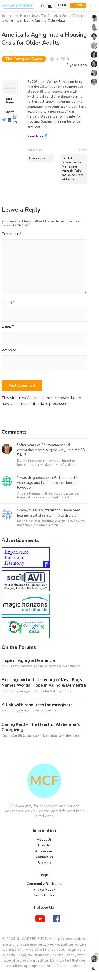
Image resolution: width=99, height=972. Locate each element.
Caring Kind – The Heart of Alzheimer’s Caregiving (41, 727)
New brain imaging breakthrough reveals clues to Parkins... (46, 462)
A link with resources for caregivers (37, 705)
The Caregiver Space (56, 16)
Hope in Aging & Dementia (28, 660)
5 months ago (28, 666)
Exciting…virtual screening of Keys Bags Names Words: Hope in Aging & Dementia (44, 682)
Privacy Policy (44, 889)
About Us (44, 839)
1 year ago (22, 691)
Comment (11, 234)
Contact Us (44, 857)
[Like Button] (65, 59)
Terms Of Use (44, 895)
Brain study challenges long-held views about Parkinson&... (48, 495)
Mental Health (45, 710)
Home (24, 16)
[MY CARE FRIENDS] (44, 781)
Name (8, 303)
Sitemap (44, 863)
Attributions (44, 851)
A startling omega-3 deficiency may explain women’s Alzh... (51, 523)
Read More (35, 136)
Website (9, 350)
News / (36, 16)
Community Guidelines (44, 883)
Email (8, 326)
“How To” (44, 845)
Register (78, 5)
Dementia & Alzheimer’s (62, 666)
